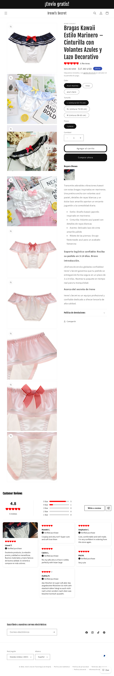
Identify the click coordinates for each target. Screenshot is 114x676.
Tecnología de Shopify (43, 667)
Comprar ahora (85, 157)
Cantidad (67, 132)
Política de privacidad (81, 667)
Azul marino (72, 85)
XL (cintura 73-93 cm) (77, 109)
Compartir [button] (71, 321)
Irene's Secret (30, 667)
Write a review (94, 508)
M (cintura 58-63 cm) (76, 115)
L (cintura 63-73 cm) (76, 102)
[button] (6, 13)
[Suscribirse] (54, 632)
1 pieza (70, 126)
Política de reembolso (62, 667)
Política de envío (80, 669)
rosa (88, 85)
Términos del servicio (99, 667)
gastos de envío (90, 73)
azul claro (71, 92)
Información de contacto (98, 669)
